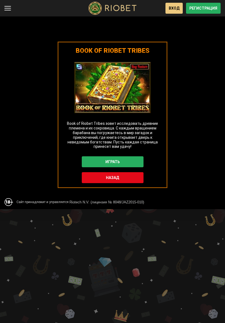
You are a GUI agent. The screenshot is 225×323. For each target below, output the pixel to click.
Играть (112, 162)
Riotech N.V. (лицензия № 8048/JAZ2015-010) (106, 202)
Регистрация (203, 8)
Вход (174, 8)
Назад (112, 177)
